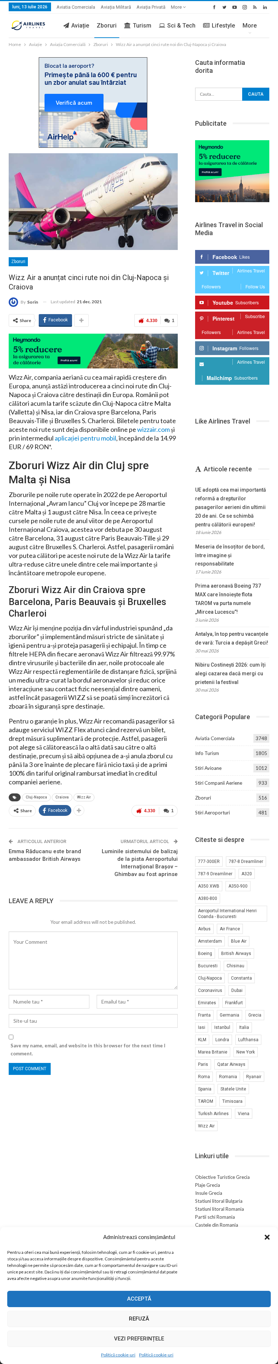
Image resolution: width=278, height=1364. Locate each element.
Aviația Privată (150, 7)
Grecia (254, 1015)
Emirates (207, 1002)
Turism (142, 25)
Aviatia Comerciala (75, 7)
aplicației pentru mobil (85, 438)
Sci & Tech (181, 25)
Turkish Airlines (213, 1113)
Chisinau (235, 965)
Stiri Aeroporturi (212, 813)
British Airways (236, 953)
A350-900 (238, 886)
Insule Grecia (208, 1193)
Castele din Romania (216, 1225)
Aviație (80, 25)
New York (245, 1052)
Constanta (241, 978)
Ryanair (253, 1076)
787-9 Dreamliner (215, 873)
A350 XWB (208, 886)
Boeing (205, 953)
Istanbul (222, 1027)
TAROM (205, 1101)
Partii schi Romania (215, 1217)
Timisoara (232, 1101)
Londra (222, 1039)
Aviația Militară (116, 7)
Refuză (139, 1318)
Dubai (237, 990)
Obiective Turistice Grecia (222, 1177)
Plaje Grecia (207, 1185)
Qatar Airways (231, 1064)
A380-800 (207, 898)
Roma (204, 1076)
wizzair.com (153, 429)
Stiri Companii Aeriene (218, 783)
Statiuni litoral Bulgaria (219, 1201)
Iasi (201, 1027)
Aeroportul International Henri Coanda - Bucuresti (227, 913)
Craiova (62, 797)
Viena (243, 1113)
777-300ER (209, 861)
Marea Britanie (212, 1052)
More (177, 7)
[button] (267, 1237)
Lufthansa (248, 1039)
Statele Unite (233, 1089)
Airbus (204, 928)
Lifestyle (223, 25)
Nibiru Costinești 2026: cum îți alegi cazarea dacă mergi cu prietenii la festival (230, 673)
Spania (204, 1089)
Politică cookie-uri (118, 1354)
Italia (244, 1027)
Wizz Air (84, 797)
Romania (228, 1076)
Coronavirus (210, 990)
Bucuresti (208, 965)
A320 (246, 873)
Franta (204, 1015)
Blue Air (239, 941)
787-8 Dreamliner (246, 861)
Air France (230, 928)
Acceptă (139, 1299)
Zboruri (107, 25)
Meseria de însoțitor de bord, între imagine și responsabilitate (230, 555)
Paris (203, 1064)
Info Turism (207, 753)
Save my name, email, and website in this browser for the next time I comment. (87, 1049)
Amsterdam (210, 941)
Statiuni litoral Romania (219, 1209)
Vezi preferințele (139, 1338)
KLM (202, 1039)
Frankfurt (234, 1002)
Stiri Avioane (208, 768)
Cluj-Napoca (36, 797)
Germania (229, 1015)
